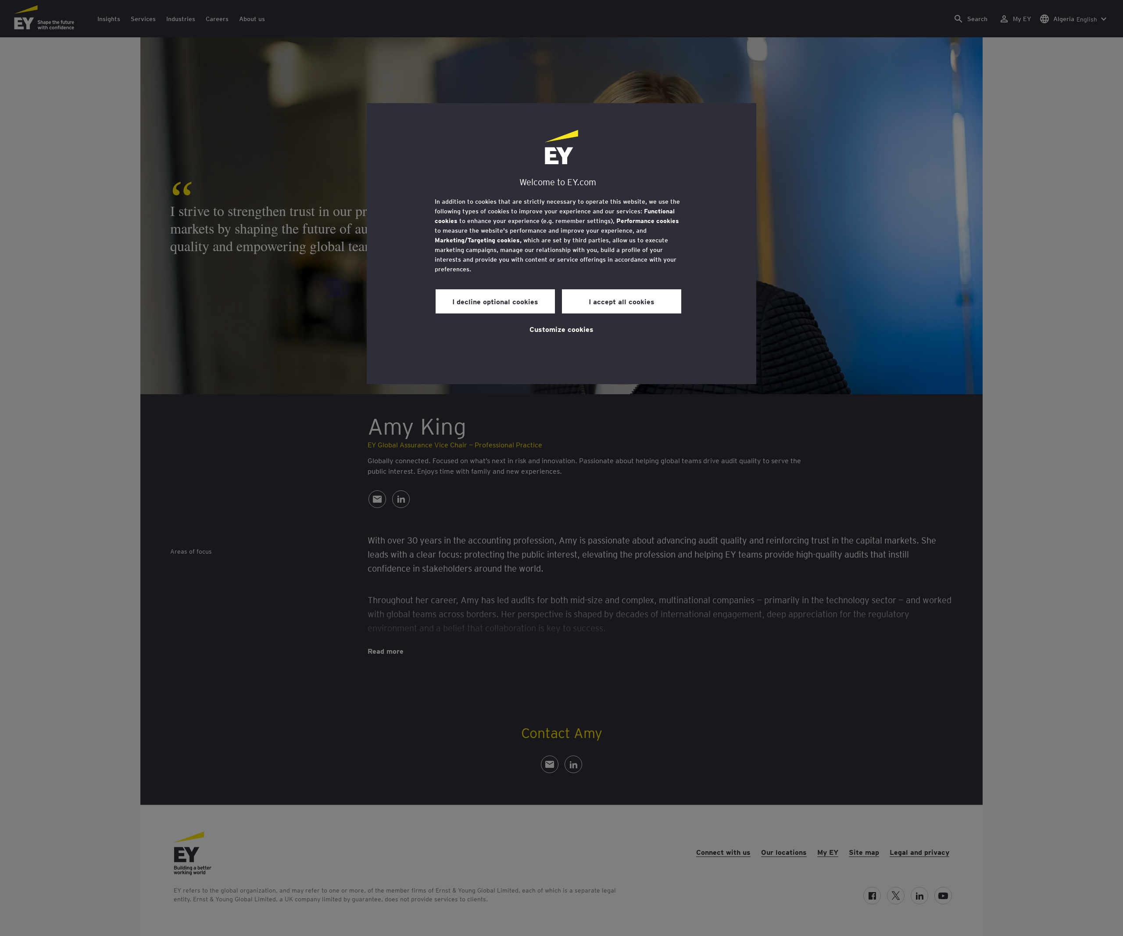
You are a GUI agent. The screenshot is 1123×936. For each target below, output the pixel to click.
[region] (561, 243)
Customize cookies (561, 329)
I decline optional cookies (495, 301)
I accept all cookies (621, 301)
